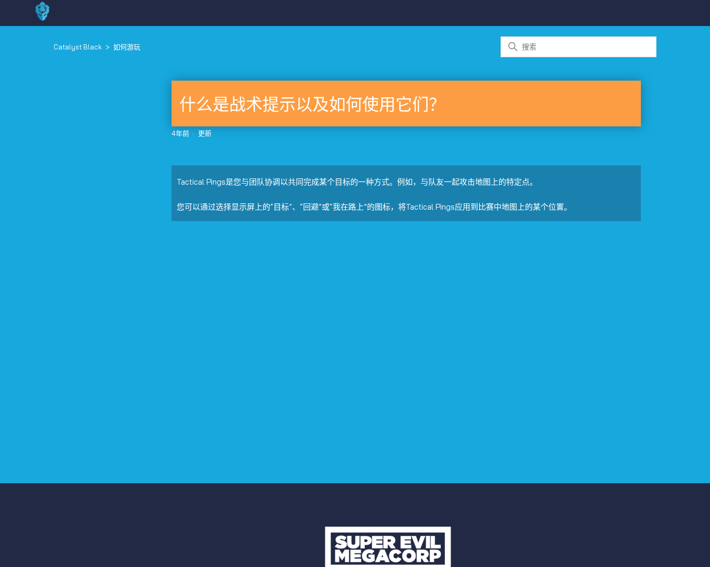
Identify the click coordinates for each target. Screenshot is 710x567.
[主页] (42, 18)
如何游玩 (126, 47)
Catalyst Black (78, 47)
